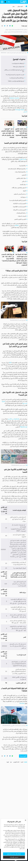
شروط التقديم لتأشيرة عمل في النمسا (17, 78)
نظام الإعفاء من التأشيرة (13, 419)
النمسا (22, 762)
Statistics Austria (14, 98)
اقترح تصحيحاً (23, 756)
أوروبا (8, 762)
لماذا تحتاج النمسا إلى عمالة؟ (18, 66)
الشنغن (25, 112)
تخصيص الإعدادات (14, 857)
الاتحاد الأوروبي (22, 159)
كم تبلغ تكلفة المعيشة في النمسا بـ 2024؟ (16, 81)
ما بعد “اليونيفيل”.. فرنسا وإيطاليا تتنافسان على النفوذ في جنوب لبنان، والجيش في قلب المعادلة (7, 133)
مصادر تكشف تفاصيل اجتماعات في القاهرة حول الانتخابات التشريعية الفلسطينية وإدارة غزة (21, 133)
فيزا (11, 762)
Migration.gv (23, 427)
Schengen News (19, 110)
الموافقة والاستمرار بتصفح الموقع (14, 854)
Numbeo (22, 703)
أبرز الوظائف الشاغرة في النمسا (18, 63)
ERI (10, 363)
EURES (16, 226)
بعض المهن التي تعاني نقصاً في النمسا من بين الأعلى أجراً (14, 70)
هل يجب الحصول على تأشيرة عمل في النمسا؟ (15, 74)
